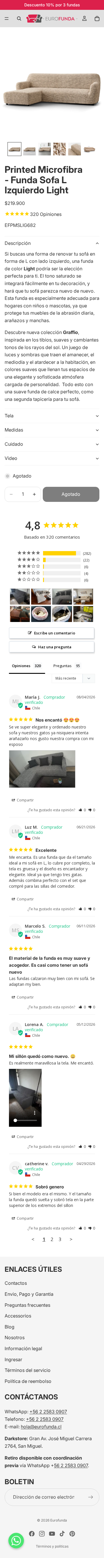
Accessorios (18, 1316)
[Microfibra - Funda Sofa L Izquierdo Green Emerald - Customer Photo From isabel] (20, 614)
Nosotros (15, 1337)
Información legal (23, 1348)
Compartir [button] (25, 800)
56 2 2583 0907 (71, 1465)
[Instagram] (41, 1533)
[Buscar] (19, 18)
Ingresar (13, 1359)
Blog (9, 1326)
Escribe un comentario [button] (54, 633)
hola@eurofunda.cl (41, 1426)
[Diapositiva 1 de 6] (14, 149)
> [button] (71, 1239)
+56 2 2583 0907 (48, 1411)
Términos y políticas (52, 1546)
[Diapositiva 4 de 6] (59, 149)
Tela (9, 416)
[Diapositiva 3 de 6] (44, 149)
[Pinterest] (72, 1533)
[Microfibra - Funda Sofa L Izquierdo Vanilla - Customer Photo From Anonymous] (83, 597)
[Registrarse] (91, 1497)
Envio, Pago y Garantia (29, 1294)
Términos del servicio (28, 1370)
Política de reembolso (28, 1381)
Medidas (14, 430)
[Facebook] (31, 1533)
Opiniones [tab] (21, 665)
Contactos (16, 1283)
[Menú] (6, 18)
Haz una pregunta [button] (54, 646)
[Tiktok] (62, 1533)
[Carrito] (97, 18)
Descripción (18, 243)
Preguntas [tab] (62, 665)
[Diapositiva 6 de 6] (89, 149)
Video (11, 458)
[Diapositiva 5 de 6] (74, 149)
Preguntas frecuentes (27, 1305)
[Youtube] (52, 1533)
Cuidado (14, 444)
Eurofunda (58, 1520)
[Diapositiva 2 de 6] (29, 149)
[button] (82, 810)
